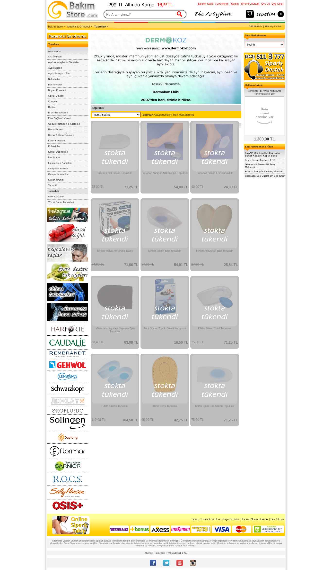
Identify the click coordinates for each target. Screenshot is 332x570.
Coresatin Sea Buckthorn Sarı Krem (265, 176)
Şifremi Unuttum (250, 3)
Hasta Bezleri (55, 129)
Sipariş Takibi (205, 3)
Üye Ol (265, 3)
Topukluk (53, 191)
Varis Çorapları (56, 196)
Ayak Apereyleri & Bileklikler (63, 62)
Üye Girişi (277, 3)
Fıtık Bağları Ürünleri (59, 118)
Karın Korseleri (56, 140)
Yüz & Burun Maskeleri (61, 202)
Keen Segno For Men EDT (260, 160)
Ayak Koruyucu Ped (59, 73)
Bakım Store (55, 26)
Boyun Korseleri (57, 90)
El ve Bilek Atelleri (58, 112)
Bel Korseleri (55, 84)
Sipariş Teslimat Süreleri (206, 519)
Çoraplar (53, 101)
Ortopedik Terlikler (58, 168)
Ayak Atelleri (55, 67)
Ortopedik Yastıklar (58, 174)
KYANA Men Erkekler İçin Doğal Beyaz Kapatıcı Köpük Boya (262, 154)
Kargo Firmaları (231, 519)
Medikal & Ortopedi (78, 26)
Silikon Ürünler (56, 179)
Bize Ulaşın (277, 519)
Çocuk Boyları (56, 95)
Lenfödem (54, 157)
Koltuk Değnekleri (58, 151)
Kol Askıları (54, 146)
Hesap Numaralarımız (255, 519)
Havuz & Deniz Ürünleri (61, 135)
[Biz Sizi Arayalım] (213, 18)
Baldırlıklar (54, 79)
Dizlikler (52, 107)
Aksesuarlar (54, 51)
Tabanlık (53, 185)
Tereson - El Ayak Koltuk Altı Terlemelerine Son (264, 92)
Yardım (234, 3)
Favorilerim (221, 3)
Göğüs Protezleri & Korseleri (64, 123)
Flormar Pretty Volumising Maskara (264, 171)
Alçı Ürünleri (54, 56)
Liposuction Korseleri (59, 163)
